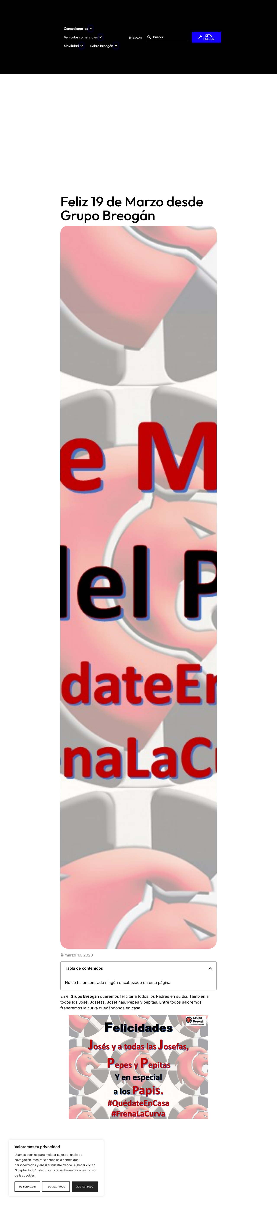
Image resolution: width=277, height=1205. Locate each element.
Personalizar (27, 1186)
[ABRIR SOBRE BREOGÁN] (116, 45)
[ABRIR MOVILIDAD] (81, 45)
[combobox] (167, 37)
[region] (56, 1168)
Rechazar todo (56, 1186)
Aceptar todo (84, 1186)
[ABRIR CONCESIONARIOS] (90, 28)
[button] (210, 968)
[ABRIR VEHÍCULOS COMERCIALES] (100, 37)
